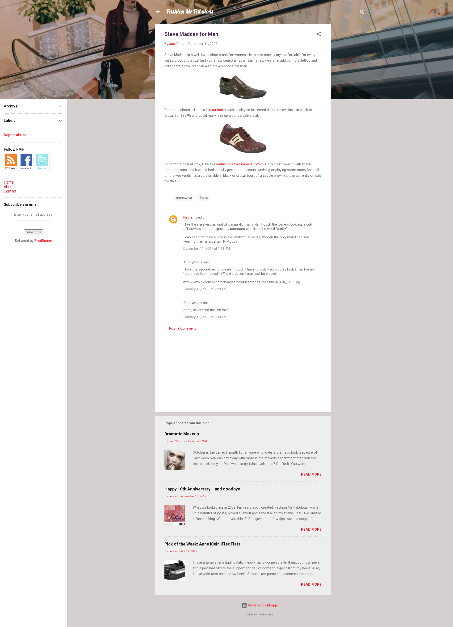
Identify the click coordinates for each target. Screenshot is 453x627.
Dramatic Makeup (181, 433)
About (8, 187)
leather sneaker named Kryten (239, 164)
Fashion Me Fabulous (189, 11)
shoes (203, 198)
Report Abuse (15, 135)
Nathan (188, 217)
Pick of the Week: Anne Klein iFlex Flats (202, 543)
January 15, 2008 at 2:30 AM (204, 317)
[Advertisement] (350, 95)
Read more (311, 474)
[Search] (362, 13)
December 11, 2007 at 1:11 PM (206, 248)
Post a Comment (182, 328)
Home (9, 182)
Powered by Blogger (263, 605)
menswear (184, 198)
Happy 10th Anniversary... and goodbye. (202, 488)
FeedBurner (43, 241)
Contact (10, 191)
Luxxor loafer (216, 110)
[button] (319, 35)
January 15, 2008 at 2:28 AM (204, 289)
